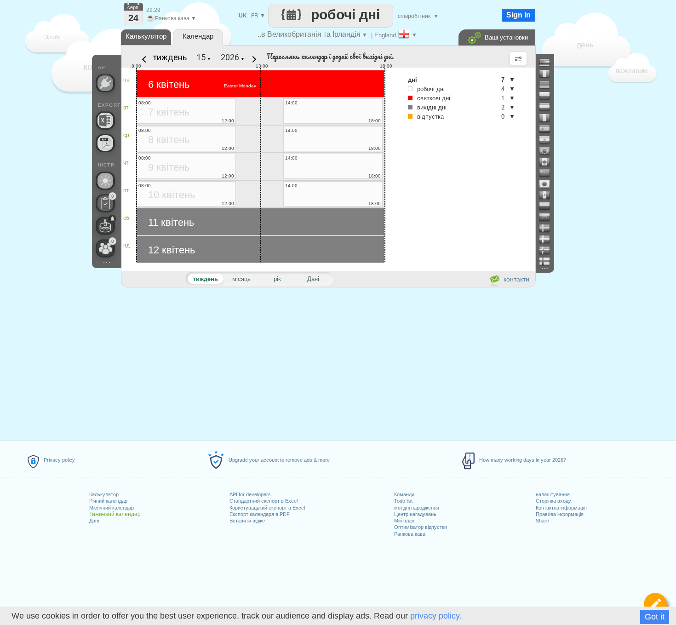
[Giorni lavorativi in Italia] (548, 117)
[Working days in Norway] (548, 250)
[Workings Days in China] (548, 172)
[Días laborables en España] (548, 128)
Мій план (404, 520)
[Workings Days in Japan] (548, 183)
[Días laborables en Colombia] (548, 206)
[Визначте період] (655, 604)
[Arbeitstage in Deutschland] (548, 84)
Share (542, 520)
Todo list (403, 501)
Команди (404, 494)
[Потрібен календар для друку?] (105, 143)
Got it (655, 616)
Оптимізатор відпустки (420, 527)
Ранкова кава (409, 534)
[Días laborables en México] (548, 195)
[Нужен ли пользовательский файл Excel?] (105, 120)
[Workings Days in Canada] (548, 161)
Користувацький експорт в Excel (267, 507)
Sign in (518, 15)
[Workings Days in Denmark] (548, 239)
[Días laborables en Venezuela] (548, 217)
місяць (241, 278)
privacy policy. (436, 615)
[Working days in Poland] (548, 95)
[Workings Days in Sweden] (548, 228)
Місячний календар (111, 507)
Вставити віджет (248, 520)
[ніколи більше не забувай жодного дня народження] (105, 225)
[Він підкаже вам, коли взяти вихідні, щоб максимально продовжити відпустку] (105, 180)
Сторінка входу (553, 501)
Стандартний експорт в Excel (263, 501)
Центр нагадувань (415, 514)
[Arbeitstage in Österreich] (548, 106)
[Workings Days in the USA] (548, 62)
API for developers (250, 494)
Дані (94, 520)
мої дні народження (416, 507)
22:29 (153, 10)
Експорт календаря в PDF (259, 514)
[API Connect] (105, 83)
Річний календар (108, 501)
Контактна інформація (561, 507)
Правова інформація (560, 514)
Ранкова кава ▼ (171, 18)
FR (254, 15)
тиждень (170, 57)
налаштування (553, 494)
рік (277, 278)
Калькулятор (104, 494)
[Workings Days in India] (548, 139)
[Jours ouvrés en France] (548, 73)
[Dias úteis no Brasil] (548, 150)
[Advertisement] (328, 362)
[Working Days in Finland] (548, 261)
